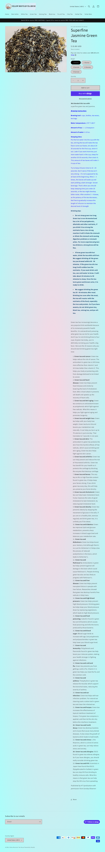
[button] (89, 6)
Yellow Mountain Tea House (16, 847)
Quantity (73, 76)
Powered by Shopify (29, 847)
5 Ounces (76, 72)
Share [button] (75, 799)
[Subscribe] (39, 821)
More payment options (85, 98)
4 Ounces (87, 67)
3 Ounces (76, 67)
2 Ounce (86, 62)
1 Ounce (76, 62)
